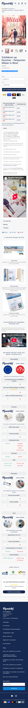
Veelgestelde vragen (8, 632)
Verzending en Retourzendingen (11, 629)
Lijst (3, 82)
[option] (7, 51)
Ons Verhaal (6, 625)
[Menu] (25, 3)
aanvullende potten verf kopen (10, 165)
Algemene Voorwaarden (9, 640)
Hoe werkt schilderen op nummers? (12, 664)
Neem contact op (7, 636)
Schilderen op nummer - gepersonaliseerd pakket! (10, 655)
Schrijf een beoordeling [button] (14, 592)
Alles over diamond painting (10, 676)
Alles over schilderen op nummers (12, 651)
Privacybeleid (6, 643)
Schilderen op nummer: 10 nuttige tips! (13, 668)
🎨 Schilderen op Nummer (8, 8)
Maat (3, 76)
